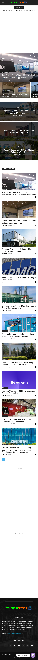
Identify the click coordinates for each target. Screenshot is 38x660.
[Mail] (19, 645)
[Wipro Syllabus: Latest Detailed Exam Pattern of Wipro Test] (19, 150)
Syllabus (19, 107)
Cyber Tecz (4, 197)
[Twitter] (27, 645)
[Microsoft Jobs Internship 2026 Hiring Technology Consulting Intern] (19, 351)
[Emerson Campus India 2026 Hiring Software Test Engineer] (19, 238)
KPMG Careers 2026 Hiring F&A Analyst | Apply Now (19, 278)
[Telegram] (23, 645)
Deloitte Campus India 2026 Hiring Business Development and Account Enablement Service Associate (17, 449)
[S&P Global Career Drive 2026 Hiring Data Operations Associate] (19, 408)
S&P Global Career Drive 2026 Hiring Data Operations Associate (17, 420)
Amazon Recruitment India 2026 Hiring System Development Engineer (18, 335)
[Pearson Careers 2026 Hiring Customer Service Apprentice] (19, 380)
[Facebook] (6, 645)
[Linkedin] (14, 645)
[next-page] (14, 459)
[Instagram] (10, 645)
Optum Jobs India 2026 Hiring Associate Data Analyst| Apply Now (19, 221)
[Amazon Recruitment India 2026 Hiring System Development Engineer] (19, 323)
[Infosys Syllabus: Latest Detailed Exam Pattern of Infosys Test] (19, 131)
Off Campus (5, 72)
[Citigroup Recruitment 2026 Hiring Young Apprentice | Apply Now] (19, 294)
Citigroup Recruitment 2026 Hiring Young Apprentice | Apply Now (19, 306)
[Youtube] (32, 645)
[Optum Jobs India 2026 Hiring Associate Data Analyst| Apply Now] (15, 90)
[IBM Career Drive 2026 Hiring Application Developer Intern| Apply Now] (19, 67)
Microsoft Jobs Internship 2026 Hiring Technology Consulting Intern (17, 363)
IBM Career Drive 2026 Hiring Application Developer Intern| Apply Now (19, 193)
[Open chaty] (33, 655)
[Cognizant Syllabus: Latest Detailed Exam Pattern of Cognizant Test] (19, 111)
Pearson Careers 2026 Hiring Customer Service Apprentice (18, 391)
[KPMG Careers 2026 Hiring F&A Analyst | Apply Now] (19, 266)
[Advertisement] (19, 31)
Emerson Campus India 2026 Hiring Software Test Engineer (17, 250)
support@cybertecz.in (14, 633)
